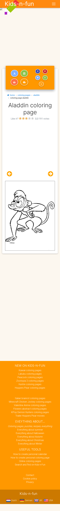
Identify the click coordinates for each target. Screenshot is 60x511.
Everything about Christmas (30, 440)
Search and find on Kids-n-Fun (30, 464)
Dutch (14, 500)
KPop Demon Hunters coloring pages (30, 412)
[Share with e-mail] (41, 84)
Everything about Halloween (30, 433)
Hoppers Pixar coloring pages (30, 387)
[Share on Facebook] (37, 71)
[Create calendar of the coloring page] (24, 73)
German (28, 500)
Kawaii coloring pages (30, 370)
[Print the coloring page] (14, 82)
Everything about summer (30, 429)
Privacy (30, 482)
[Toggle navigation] (54, 4)
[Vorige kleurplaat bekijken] (10, 173)
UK (40, 500)
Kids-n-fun (19, 3)
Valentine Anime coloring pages (30, 405)
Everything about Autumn (30, 436)
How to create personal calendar (30, 454)
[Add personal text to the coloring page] (14, 73)
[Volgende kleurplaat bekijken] (49, 173)
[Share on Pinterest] (45, 71)
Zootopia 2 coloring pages (30, 380)
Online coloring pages (30, 461)
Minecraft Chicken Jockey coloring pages (30, 401)
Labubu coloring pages (30, 373)
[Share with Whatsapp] (45, 77)
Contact (30, 475)
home (12, 95)
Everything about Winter (30, 443)
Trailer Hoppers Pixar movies (30, 415)
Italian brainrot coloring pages (30, 398)
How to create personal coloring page (30, 457)
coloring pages (24, 95)
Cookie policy (30, 478)
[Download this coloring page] (24, 82)
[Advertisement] (30, 31)
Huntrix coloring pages (30, 384)
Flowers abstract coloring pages (30, 408)
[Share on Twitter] (37, 77)
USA (50, 500)
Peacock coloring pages (30, 377)
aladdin (36, 95)
